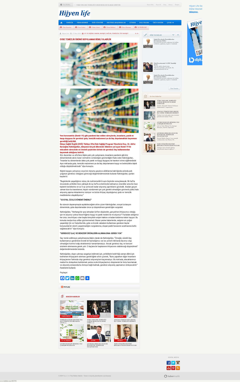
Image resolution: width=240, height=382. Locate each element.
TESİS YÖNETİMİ (97, 22)
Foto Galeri (81, 27)
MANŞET (103, 33)
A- (136, 33)
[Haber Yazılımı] (175, 376)
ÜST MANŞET (124, 33)
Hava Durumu (126, 27)
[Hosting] (165, 376)
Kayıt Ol (158, 4)
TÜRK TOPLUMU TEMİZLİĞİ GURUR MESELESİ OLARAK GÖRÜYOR (98, 5)
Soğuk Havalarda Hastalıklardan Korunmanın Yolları (164, 40)
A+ (138, 33)
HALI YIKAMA (144, 22)
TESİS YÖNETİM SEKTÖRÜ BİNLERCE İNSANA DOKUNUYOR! (125, 344)
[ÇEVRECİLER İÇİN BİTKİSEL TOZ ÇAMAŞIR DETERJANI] (149, 130)
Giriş (164, 4)
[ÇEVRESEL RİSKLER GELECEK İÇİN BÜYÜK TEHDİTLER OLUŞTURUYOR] (149, 141)
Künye (170, 4)
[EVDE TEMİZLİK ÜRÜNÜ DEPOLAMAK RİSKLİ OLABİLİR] (99, 87)
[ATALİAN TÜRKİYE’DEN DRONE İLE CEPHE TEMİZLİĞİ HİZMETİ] (149, 119)
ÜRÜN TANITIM (158, 22)
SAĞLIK (108, 33)
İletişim (177, 4)
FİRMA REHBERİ (82, 22)
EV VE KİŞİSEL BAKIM (91, 33)
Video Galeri (96, 27)
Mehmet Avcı (148, 70)
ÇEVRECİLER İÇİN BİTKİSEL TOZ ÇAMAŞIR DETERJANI (71, 344)
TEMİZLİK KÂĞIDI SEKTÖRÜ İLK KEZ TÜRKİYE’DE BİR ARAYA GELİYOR (71, 321)
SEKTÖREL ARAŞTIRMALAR (116, 22)
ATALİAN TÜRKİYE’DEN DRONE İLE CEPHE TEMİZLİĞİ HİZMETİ (125, 320)
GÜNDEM (132, 22)
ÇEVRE (169, 22)
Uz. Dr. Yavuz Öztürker (148, 46)
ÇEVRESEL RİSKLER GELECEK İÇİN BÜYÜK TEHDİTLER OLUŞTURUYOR (97, 345)
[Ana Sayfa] (61, 23)
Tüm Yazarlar (67, 27)
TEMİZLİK (69, 22)
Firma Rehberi (110, 27)
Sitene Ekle (150, 4)
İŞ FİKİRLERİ (142, 27)
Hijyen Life (65, 33)
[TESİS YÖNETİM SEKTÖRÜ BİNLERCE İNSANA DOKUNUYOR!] (149, 152)
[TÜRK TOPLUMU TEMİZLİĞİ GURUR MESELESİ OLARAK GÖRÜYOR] (149, 108)
